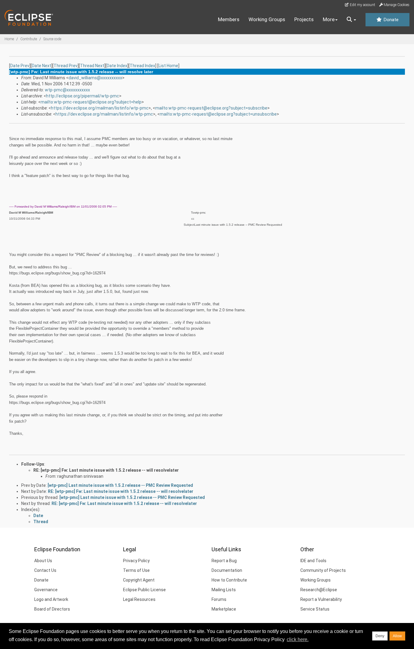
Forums (219, 599)
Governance (46, 589)
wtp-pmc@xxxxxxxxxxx (67, 89)
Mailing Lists (224, 589)
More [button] (329, 19)
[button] (351, 19)
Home (9, 39)
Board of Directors (52, 609)
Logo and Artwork (51, 599)
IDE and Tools (313, 560)
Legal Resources (139, 599)
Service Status (314, 609)
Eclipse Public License (144, 589)
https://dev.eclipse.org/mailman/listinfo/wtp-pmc (100, 108)
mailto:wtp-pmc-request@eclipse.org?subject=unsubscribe (218, 114)
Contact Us (45, 570)
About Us (43, 560)
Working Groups (267, 19)
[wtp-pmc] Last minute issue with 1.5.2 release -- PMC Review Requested (120, 485)
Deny (380, 636)
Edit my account (362, 5)
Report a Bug (224, 560)
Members (228, 19)
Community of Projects (323, 570)
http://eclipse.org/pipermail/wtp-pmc (82, 95)
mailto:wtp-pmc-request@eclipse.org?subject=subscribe (211, 108)
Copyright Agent (139, 580)
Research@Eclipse (318, 589)
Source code (52, 39)
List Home (168, 65)
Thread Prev (66, 65)
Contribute (28, 39)
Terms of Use (136, 570)
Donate (390, 19)
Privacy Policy (136, 560)
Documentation (227, 570)
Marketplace (224, 609)
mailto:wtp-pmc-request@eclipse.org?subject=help (91, 102)
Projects (304, 19)
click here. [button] (298, 639)
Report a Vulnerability (321, 599)
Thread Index (142, 65)
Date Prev (19, 65)
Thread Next (92, 65)
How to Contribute (229, 580)
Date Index (117, 65)
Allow (397, 636)
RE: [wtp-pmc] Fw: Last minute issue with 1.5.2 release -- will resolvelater (106, 470)
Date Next (41, 65)
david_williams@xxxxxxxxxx (95, 77)
